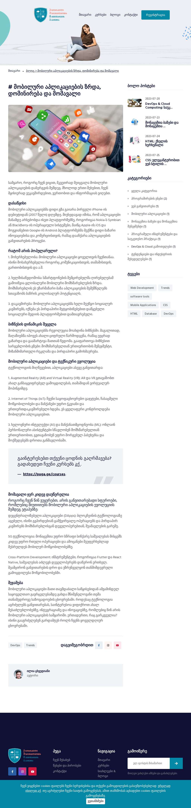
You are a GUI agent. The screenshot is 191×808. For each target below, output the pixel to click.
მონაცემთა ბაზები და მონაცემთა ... (162, 124)
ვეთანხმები (96, 801)
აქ (78, 464)
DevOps (15, 645)
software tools (139, 296)
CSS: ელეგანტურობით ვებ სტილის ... (162, 162)
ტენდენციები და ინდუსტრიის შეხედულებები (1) (150, 257)
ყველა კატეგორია (144, 191)
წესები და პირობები (67, 765)
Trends (30, 645)
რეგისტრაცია (155, 15)
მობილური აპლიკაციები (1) (150, 214)
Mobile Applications (143, 305)
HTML (134, 314)
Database (151, 314)
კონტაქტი (131, 15)
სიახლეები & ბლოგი (107, 774)
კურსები (100, 15)
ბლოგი (115, 15)
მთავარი (85, 15)
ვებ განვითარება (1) (145, 206)
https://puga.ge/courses (44, 474)
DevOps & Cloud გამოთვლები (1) (153, 246)
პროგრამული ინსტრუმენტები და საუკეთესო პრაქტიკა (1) (152, 237)
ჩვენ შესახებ (61, 760)
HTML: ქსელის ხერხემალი (156, 143)
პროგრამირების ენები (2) (149, 198)
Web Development (142, 288)
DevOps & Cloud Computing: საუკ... (159, 105)
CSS (165, 305)
